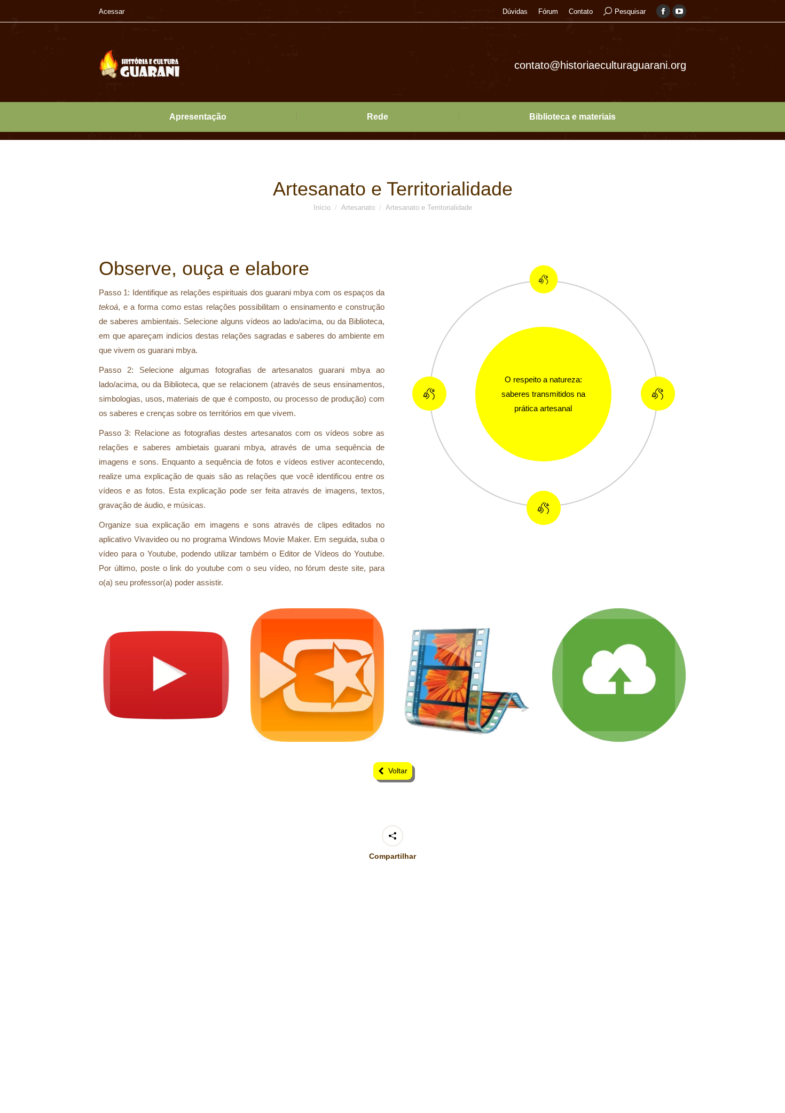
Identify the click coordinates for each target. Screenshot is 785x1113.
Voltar (397, 770)
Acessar (111, 11)
